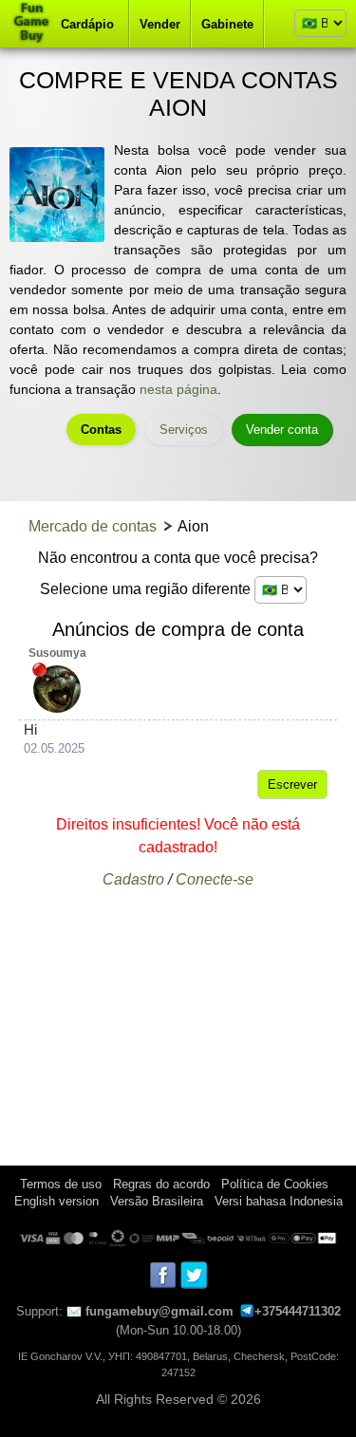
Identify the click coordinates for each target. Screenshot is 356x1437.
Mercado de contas (92, 526)
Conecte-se (214, 879)
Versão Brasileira (156, 1201)
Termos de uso (61, 1184)
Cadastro (133, 879)
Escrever (292, 784)
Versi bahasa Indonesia (279, 1201)
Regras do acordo (161, 1184)
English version (56, 1201)
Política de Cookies (274, 1184)
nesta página (178, 389)
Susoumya (57, 653)
